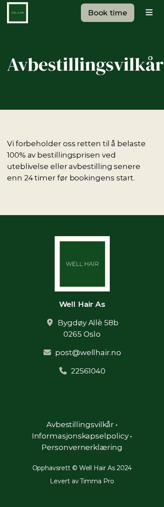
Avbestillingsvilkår (80, 424)
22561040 (88, 371)
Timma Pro (97, 481)
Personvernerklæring (82, 447)
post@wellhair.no (88, 352)
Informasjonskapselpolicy (80, 435)
